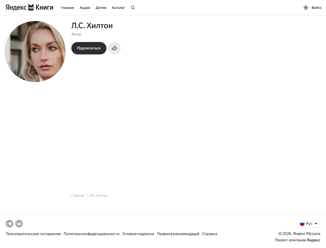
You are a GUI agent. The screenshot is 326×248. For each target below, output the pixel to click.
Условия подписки (138, 234)
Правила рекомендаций (178, 234)
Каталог (118, 8)
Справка (209, 234)
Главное (67, 8)
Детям (101, 8)
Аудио (85, 8)
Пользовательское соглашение (33, 234)
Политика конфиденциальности (91, 234)
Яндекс (313, 240)
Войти (316, 8)
